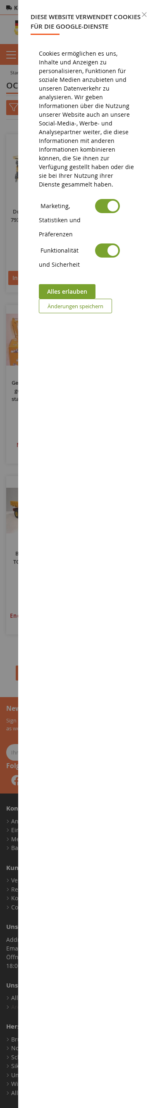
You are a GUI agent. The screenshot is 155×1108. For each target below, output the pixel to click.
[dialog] (86, 554)
